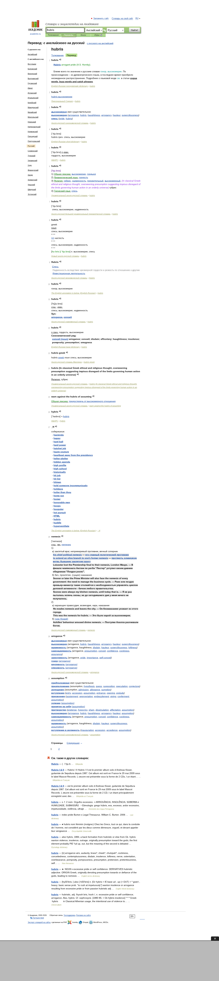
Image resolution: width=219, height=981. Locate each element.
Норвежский (33, 132)
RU (136, 18)
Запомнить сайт (101, 18)
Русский (31, 146)
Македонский (33, 107)
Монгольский (33, 117)
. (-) (73, 293)
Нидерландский (34, 127)
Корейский (32, 103)
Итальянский (33, 98)
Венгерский (32, 74)
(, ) (94, 387)
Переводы (68, 35)
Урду (30, 165)
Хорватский (32, 180)
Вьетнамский (33, 78)
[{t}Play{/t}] (60, 59)
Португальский (34, 141)
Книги (83, 35)
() (52, 238)
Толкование (57, 55)
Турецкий (31, 156)
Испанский (32, 93)
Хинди (30, 175)
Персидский (33, 136)
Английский (32, 54)
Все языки (32, 64)
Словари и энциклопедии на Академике (72, 24)
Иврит (30, 88)
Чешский (31, 185)
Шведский (32, 189)
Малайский (32, 112)
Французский (33, 170)
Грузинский (32, 83)
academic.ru (35, 34)
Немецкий (32, 122)
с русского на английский (100, 43)
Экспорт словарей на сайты (39, 922)
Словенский (33, 151)
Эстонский (32, 194)
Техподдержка (69, 915)
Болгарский (32, 69)
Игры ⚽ (98, 35)
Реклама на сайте (83, 915)
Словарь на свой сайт (122, 18)
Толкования (53, 35)
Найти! (134, 30)
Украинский (32, 160)
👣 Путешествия (37, 918)
